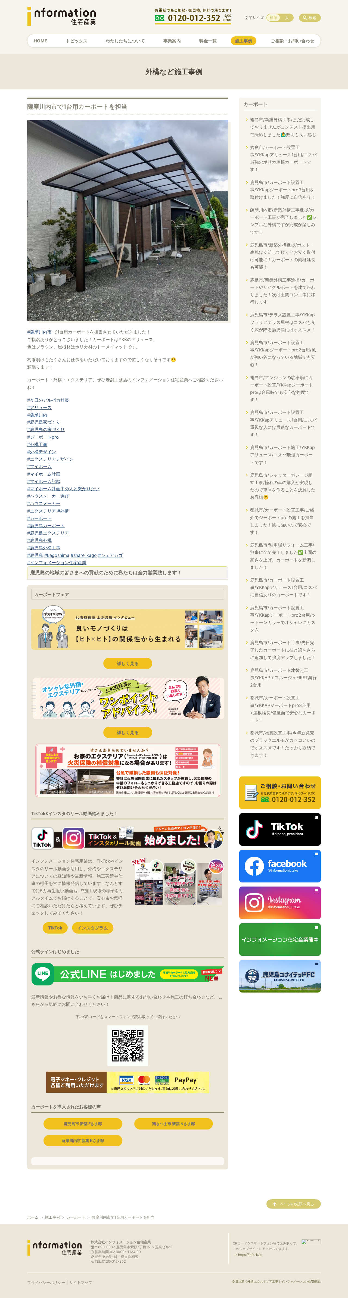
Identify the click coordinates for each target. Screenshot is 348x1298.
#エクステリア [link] (41, 511)
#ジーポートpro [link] (43, 437)
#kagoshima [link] (56, 555)
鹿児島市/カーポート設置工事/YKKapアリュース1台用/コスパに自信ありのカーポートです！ (283, 587)
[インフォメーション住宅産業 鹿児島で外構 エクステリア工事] (61, 16)
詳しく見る (128, 663)
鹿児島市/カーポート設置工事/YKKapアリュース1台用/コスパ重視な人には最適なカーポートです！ (283, 423)
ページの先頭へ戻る (297, 1204)
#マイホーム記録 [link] (43, 481)
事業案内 (172, 40)
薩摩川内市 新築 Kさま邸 (83, 1140)
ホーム (33, 1217)
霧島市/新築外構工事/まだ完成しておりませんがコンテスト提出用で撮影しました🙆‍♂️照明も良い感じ (283, 127)
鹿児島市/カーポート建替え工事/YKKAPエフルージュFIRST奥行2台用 (283, 677)
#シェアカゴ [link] (110, 555)
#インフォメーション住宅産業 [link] (56, 562)
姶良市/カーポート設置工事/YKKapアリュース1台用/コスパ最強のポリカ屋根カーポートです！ (283, 158)
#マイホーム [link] (39, 466)
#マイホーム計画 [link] (43, 474)
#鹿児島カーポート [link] (46, 525)
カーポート (255, 104)
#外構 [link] (63, 511)
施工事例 (243, 40)
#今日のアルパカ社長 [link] (48, 400)
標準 (273, 17)
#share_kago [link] (84, 555)
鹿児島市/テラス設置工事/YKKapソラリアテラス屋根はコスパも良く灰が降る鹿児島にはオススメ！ (282, 322)
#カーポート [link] (39, 518)
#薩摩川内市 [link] (39, 332)
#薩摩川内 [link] (37, 414)
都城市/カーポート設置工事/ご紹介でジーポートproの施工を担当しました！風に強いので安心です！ (282, 521)
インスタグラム (92, 928)
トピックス (77, 40)
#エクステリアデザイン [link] (50, 459)
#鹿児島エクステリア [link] (48, 533)
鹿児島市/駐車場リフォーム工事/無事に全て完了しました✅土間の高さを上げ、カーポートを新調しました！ (283, 556)
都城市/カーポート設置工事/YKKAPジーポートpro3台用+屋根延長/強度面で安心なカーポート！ (283, 709)
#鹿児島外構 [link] (39, 540)
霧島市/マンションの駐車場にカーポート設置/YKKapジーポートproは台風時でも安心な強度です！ (281, 388)
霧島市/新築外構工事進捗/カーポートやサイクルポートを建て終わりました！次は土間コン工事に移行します (282, 291)
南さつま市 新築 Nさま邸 (173, 1123)
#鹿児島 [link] (35, 555)
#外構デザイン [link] (41, 451)
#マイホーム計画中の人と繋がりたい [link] (63, 488)
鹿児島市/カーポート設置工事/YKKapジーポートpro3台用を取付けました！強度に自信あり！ (282, 190)
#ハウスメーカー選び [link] (48, 496)
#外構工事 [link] (37, 444)
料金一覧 (208, 40)
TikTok (55, 928)
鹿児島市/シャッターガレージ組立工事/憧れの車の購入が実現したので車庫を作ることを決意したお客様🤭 (282, 486)
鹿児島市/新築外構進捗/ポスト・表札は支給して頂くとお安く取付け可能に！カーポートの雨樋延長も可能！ (282, 256)
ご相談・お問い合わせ (292, 40)
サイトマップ (80, 1282)
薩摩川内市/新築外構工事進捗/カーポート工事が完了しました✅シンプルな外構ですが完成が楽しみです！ (283, 221)
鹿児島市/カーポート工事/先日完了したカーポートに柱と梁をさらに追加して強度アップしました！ (282, 650)
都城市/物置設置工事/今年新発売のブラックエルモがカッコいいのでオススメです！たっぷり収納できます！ (282, 744)
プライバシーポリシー (46, 1282)
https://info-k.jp (250, 1255)
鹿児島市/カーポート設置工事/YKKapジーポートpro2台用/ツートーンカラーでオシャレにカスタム (283, 619)
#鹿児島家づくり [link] (43, 422)
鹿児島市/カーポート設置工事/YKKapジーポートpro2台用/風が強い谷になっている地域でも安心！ (283, 353)
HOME (40, 40)
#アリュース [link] (39, 407)
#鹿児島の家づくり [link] (46, 429)
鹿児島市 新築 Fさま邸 (83, 1123)
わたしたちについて (125, 40)
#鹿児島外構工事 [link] (43, 547)
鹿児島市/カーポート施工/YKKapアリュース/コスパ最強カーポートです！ (282, 455)
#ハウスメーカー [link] (43, 503)
